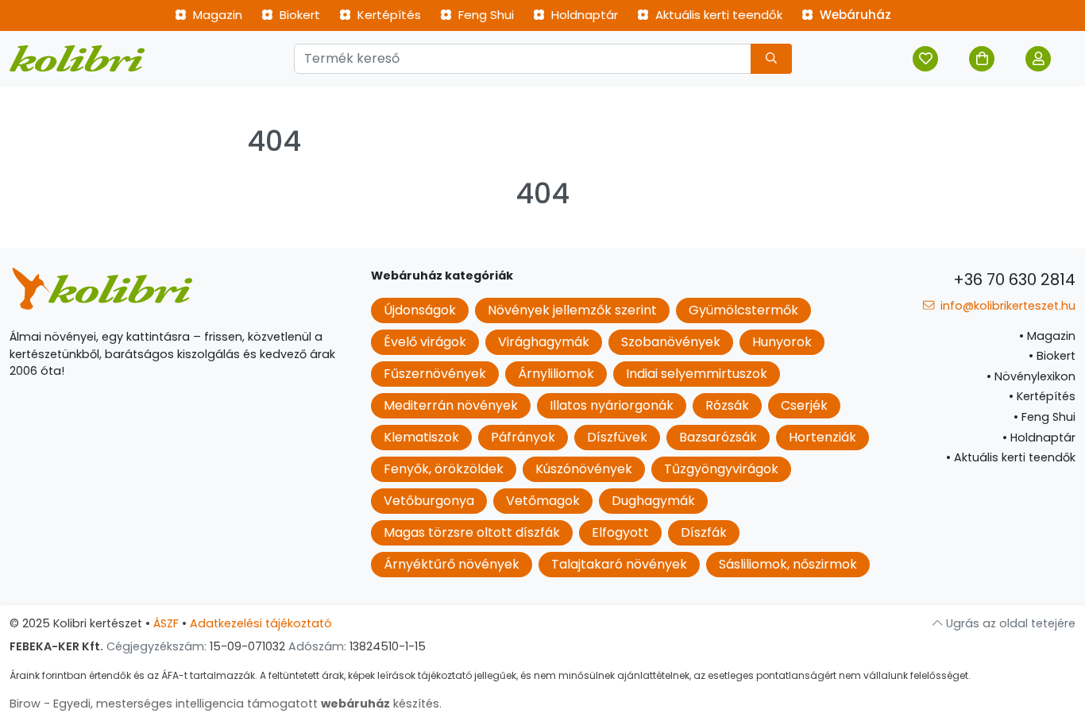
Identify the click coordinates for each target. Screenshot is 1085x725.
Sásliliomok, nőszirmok (788, 564)
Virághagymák (543, 342)
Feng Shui (484, 14)
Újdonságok (420, 310)
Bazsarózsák (718, 437)
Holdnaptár (583, 14)
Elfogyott (620, 532)
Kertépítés (387, 14)
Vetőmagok (543, 501)
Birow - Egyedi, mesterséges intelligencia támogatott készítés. (226, 704)
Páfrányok (523, 437)
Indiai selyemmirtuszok (696, 373)
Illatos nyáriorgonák (612, 405)
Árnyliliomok (556, 373)
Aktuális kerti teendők (717, 14)
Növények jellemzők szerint (572, 310)
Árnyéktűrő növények (451, 564)
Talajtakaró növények (619, 564)
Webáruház (854, 14)
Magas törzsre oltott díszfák (472, 532)
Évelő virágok (425, 342)
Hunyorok (782, 342)
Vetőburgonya (429, 501)
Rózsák (727, 405)
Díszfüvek (617, 437)
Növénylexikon (1031, 376)
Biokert (298, 14)
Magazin (216, 14)
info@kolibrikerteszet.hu (1006, 306)
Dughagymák (653, 501)
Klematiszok (421, 437)
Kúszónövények (583, 469)
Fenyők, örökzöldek (444, 469)
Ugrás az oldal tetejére (1009, 623)
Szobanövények (670, 342)
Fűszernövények (435, 373)
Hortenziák (822, 437)
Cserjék (804, 405)
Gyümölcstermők (743, 310)
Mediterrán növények (451, 405)
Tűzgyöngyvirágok (721, 469)
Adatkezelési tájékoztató (261, 623)
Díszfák (704, 532)
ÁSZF (166, 623)
